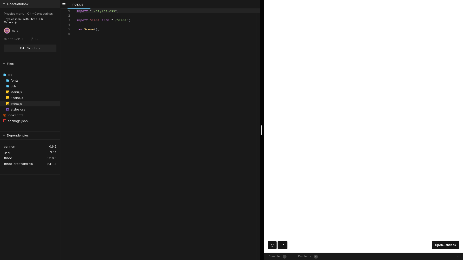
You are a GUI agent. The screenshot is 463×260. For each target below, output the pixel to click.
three (8, 158)
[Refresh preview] (272, 245)
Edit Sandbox (30, 48)
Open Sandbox (445, 245)
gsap (7, 152)
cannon (9, 146)
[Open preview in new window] (282, 245)
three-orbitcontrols (18, 164)
